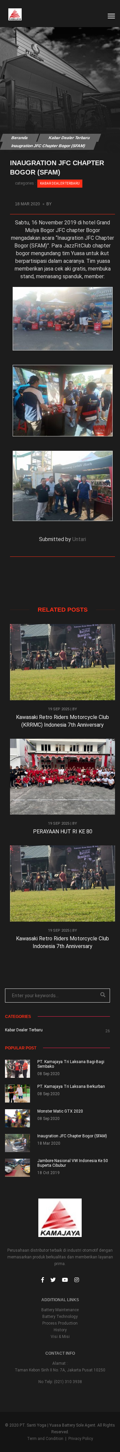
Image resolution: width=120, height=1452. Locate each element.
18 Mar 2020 (28, 204)
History (60, 1330)
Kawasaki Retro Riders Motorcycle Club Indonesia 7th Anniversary (62, 942)
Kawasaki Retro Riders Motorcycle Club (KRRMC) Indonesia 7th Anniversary (62, 721)
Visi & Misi (60, 1336)
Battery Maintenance (60, 1310)
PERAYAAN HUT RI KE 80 (62, 831)
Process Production (60, 1323)
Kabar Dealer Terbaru (69, 137)
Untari (79, 539)
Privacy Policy (80, 1438)
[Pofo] (11, 14)
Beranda (19, 137)
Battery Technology (60, 1316)
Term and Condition (45, 1438)
